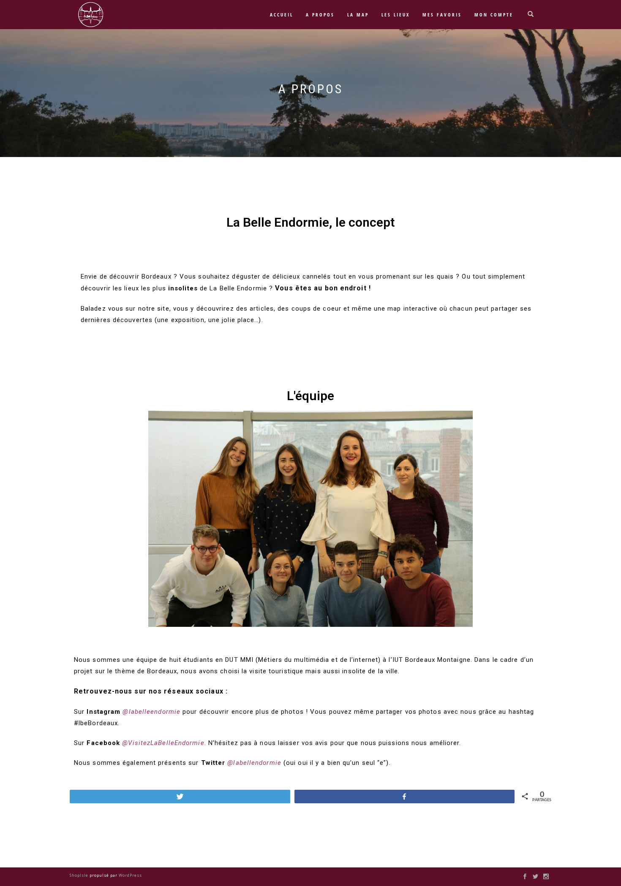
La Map (358, 14)
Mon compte (493, 14)
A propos (320, 14)
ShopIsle (80, 875)
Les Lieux (395, 14)
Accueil (281, 14)
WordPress (129, 875)
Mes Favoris (442, 14)
